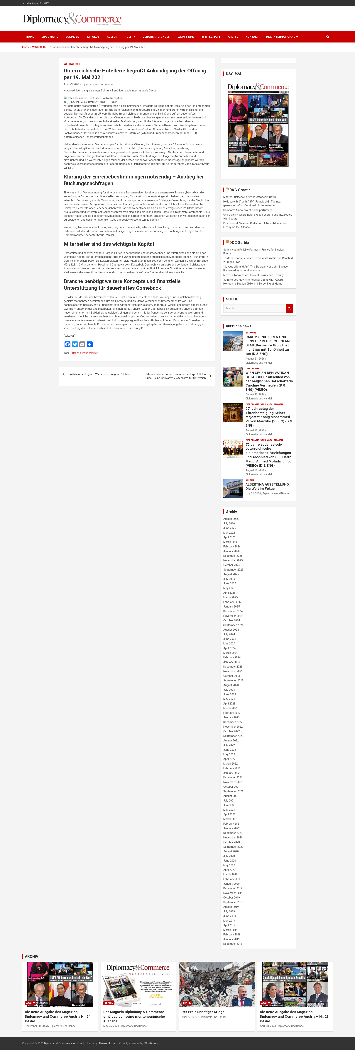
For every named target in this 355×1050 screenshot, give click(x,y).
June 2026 (229, 528)
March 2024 (230, 652)
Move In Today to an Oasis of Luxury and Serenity (253, 275)
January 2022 (231, 773)
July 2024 (229, 634)
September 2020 (233, 846)
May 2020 (229, 865)
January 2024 (231, 662)
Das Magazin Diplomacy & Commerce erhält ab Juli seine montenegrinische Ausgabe (134, 1016)
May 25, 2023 (111, 1026)
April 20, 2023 (189, 1016)
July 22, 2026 (253, 493)
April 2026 (229, 537)
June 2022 (229, 749)
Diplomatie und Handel (259, 362)
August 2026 (231, 518)
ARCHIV (233, 36)
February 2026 (232, 546)
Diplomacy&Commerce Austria (63, 1043)
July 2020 (229, 856)
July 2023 (229, 689)
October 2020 (231, 842)
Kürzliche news (238, 326)
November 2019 (233, 893)
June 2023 (229, 694)
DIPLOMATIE (49, 36)
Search (289, 308)
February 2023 (232, 712)
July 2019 (229, 911)
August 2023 (231, 685)
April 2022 (229, 759)
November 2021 (233, 782)
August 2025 (231, 574)
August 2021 (231, 796)
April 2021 (229, 814)
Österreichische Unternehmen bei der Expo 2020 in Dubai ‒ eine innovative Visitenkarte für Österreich (175, 376)
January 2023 (231, 717)
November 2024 (233, 615)
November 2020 (233, 837)
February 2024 (232, 657)
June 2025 (229, 583)
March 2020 (230, 874)
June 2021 (229, 805)
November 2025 (233, 560)
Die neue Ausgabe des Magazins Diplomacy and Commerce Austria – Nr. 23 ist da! (294, 1016)
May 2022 (229, 754)
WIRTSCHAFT (211, 36)
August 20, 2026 (255, 394)
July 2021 (229, 800)
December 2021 (232, 777)
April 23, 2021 (72, 84)
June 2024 (229, 639)
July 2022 (229, 745)
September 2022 (233, 736)
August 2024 (231, 629)
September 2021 (233, 791)
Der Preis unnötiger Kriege (203, 1012)
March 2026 (230, 542)
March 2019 (230, 930)
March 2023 (230, 708)
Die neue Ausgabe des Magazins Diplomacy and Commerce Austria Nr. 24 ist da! (58, 1016)
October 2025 (231, 565)
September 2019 (233, 902)
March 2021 (230, 819)
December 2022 (232, 722)
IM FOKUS (93, 36)
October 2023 (231, 676)
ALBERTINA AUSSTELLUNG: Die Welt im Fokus (268, 486)
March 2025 (230, 597)
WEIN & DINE (186, 36)
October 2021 (231, 786)
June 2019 (229, 916)
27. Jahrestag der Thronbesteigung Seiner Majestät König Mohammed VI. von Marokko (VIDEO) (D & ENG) (269, 417)
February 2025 (232, 602)
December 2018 (232, 943)
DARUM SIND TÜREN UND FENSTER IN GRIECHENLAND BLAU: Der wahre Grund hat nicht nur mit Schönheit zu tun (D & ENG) (269, 345)
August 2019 (231, 906)
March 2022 (230, 763)
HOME (30, 36)
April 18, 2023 (268, 1026)
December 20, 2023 (36, 1026)
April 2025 (229, 592)
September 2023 (233, 680)
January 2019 (231, 939)
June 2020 (229, 860)
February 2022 (232, 768)
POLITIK (130, 36)
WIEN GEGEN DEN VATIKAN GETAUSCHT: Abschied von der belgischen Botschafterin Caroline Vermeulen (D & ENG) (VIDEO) (269, 381)
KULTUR (112, 36)
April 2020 (229, 870)
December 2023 (232, 666)
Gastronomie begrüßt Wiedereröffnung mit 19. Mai (99, 374)
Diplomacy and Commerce (97, 84)
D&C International (280, 36)
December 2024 (232, 611)
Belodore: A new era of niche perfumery (247, 210)
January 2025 (231, 606)
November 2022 (233, 726)
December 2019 (232, 888)
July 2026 (229, 523)
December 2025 (232, 555)
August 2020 (231, 851)
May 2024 (229, 643)
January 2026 (231, 551)
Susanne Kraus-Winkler (84, 352)
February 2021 (232, 823)
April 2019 (229, 925)
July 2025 (229, 579)
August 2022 (231, 740)
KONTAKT (252, 36)
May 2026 (229, 532)
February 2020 (232, 879)
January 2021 (231, 828)
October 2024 (231, 620)
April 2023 (229, 703)
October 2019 (231, 897)
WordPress (151, 1043)
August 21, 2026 (255, 358)
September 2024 (233, 625)
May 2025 (229, 588)
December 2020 (232, 833)
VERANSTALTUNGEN (156, 36)
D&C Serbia (239, 242)
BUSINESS (72, 36)
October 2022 (231, 731)
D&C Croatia (240, 190)
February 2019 (232, 934)
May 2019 (229, 920)
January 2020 (231, 883)
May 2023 (229, 699)
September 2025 (233, 569)
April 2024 (229, 648)
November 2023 (233, 671)
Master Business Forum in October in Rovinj (249, 197)
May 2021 (229, 809)
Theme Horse (107, 1043)
